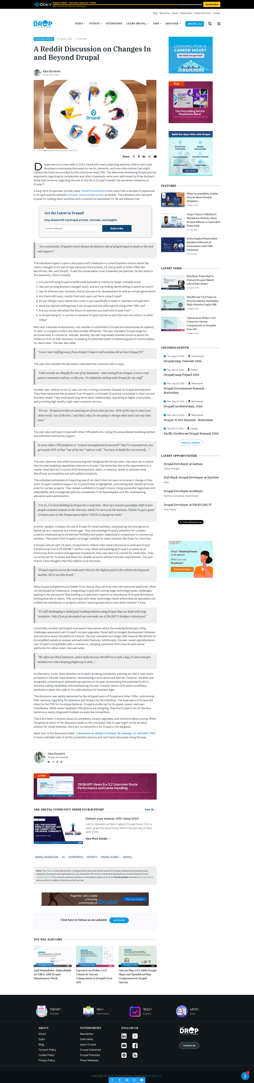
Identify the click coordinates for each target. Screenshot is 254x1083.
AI (63, 856)
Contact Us (189, 1045)
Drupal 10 (155, 1075)
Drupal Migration (46, 856)
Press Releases (89, 1060)
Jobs (156, 23)
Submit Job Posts (202, 13)
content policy (43, 877)
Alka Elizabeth (51, 71)
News (79, 23)
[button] (128, 156)
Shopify (92, 856)
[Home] (43, 24)
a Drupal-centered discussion (85, 195)
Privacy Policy (47, 1060)
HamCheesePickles (94, 191)
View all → (151, 809)
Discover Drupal (44, 39)
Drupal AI (195, 23)
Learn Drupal (136, 23)
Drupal (127, 856)
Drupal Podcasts (90, 1055)
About (175, 13)
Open (42, 1039)
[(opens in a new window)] (43, 4)
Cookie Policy (46, 1055)
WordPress (75, 856)
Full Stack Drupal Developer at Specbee (191, 477)
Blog (155, 13)
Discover (172, 23)
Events (94, 23)
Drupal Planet (110, 856)
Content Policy (47, 1049)
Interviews (114, 23)
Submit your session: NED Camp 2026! (112, 818)
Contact (216, 13)
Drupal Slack (146, 877)
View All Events (190, 442)
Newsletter (164, 13)
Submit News (186, 13)
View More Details (96, 838)
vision (49, 870)
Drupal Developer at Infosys (183, 491)
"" (115, 733)
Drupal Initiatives (90, 1049)
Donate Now (211, 4)
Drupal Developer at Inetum (183, 464)
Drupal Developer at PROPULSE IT (188, 505)
